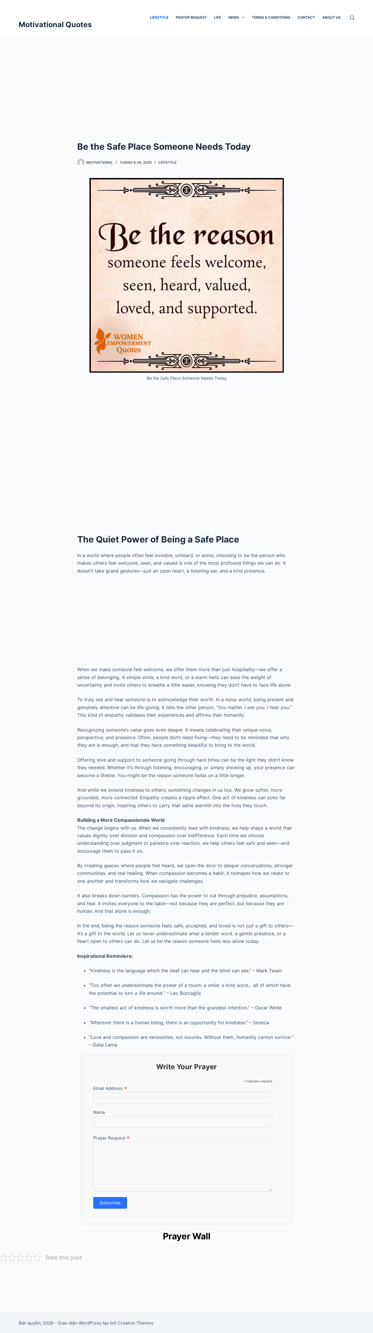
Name (99, 1112)
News (233, 17)
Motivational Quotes (55, 24)
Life (217, 17)
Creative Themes (135, 1323)
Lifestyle (159, 17)
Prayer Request (191, 17)
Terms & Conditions (271, 17)
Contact (306, 17)
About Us (331, 17)
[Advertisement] (186, 96)
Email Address (110, 1088)
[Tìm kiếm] (352, 17)
